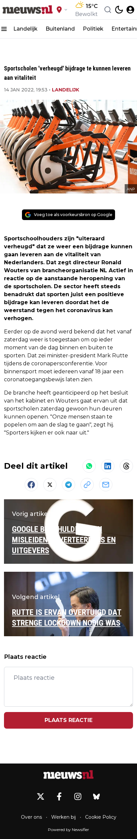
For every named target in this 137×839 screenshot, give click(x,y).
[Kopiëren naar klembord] (87, 484)
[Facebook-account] (59, 796)
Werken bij (63, 817)
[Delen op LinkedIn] (107, 466)
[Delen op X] (50, 484)
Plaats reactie (68, 720)
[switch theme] (119, 9)
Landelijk (25, 29)
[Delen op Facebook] (31, 484)
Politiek (93, 29)
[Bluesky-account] (96, 796)
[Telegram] (68, 484)
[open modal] (130, 10)
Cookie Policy (100, 817)
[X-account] (41, 796)
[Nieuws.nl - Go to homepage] (68, 774)
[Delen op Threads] (126, 466)
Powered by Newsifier (68, 829)
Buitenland (60, 29)
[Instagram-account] (78, 796)
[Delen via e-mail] (105, 484)
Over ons (31, 817)
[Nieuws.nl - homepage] (28, 9)
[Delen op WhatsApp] (89, 466)
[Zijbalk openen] (4, 29)
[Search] (108, 10)
